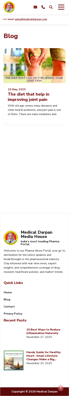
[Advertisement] (34, 173)
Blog (7, 299)
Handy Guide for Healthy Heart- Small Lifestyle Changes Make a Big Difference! (43, 356)
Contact (9, 307)
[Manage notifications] (61, 388)
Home (8, 292)
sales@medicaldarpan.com (29, 19)
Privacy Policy (13, 314)
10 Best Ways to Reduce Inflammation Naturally (43, 331)
